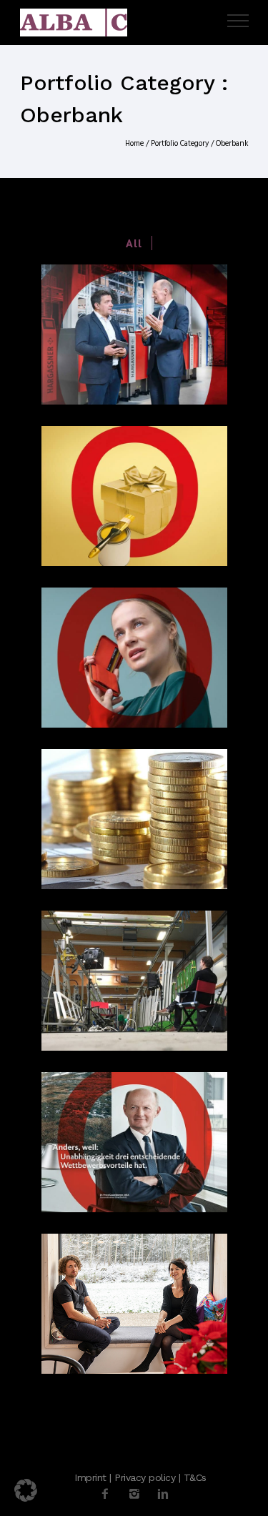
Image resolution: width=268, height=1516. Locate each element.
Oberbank (232, 143)
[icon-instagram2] (138, 1494)
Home (134, 143)
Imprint (90, 1477)
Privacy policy (144, 1477)
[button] (25, 1490)
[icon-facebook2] (108, 1494)
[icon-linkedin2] (163, 1494)
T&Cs (195, 1477)
